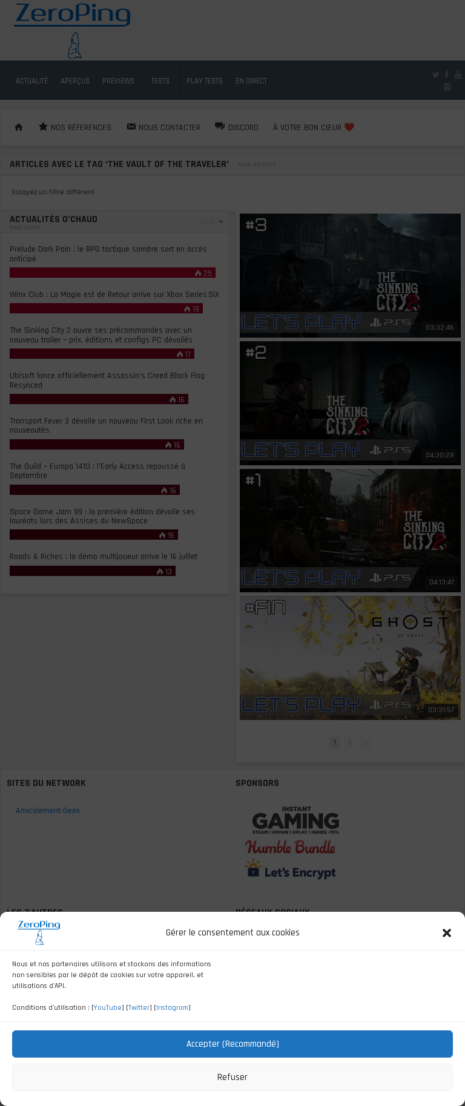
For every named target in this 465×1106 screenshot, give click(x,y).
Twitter (139, 1007)
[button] (447, 933)
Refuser (232, 1077)
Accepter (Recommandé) (232, 1044)
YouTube (108, 1007)
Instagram (172, 1007)
